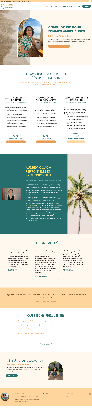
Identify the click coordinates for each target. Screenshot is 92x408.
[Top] (90, 394)
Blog (60, 6)
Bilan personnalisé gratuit (71, 6)
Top (90, 396)
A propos (54, 6)
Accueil (47, 6)
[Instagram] (90, 1)
